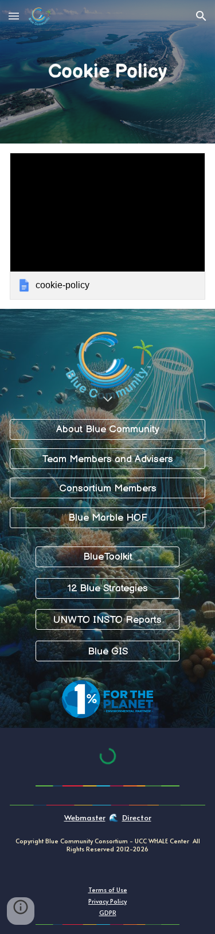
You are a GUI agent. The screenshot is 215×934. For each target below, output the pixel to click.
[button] (14, 16)
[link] (107, 226)
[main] (107, 72)
